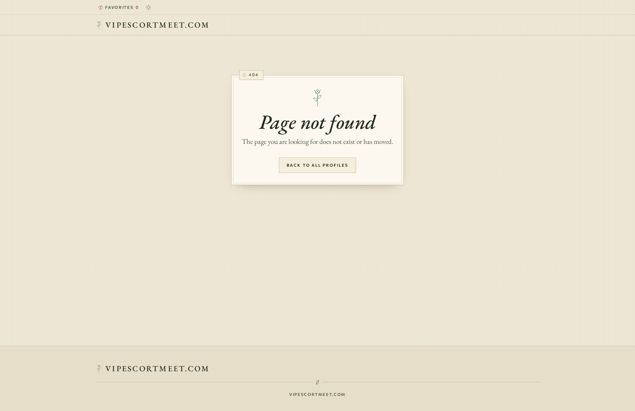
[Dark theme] (148, 7)
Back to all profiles (317, 165)
